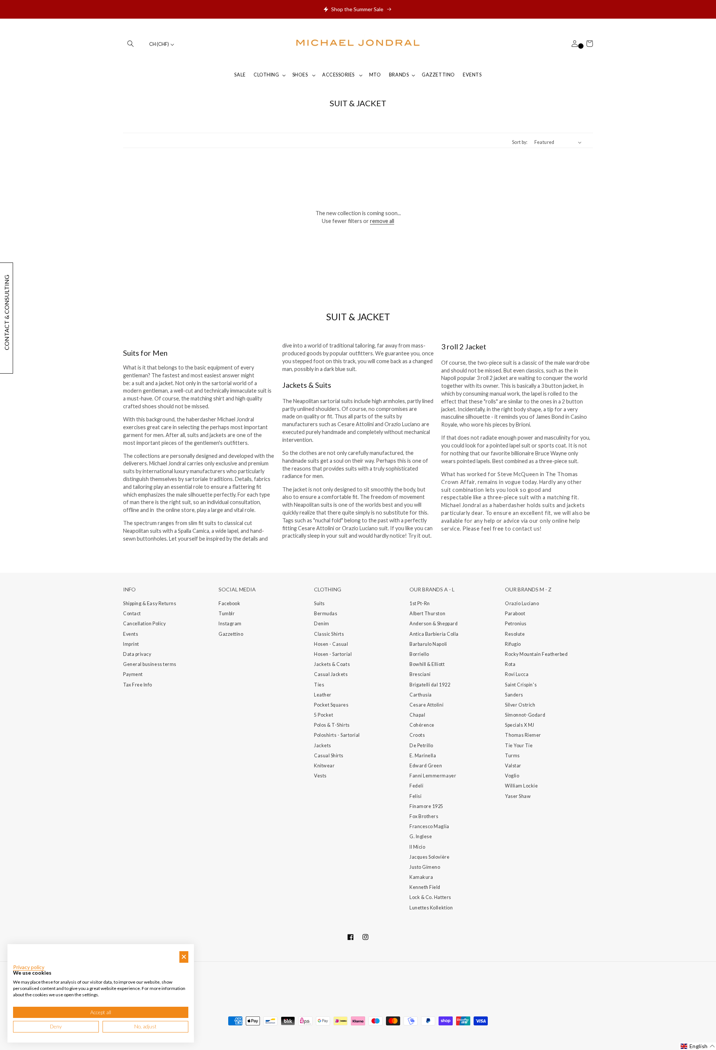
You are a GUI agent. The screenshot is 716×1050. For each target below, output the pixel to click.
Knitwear (324, 765)
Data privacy (137, 654)
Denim (321, 623)
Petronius (516, 623)
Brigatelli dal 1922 (429, 685)
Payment (133, 674)
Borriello (419, 654)
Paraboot (515, 613)
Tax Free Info (137, 685)
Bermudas (325, 613)
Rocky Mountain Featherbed (536, 654)
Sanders (514, 695)
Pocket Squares (331, 705)
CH (159, 44)
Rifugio (513, 644)
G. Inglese (420, 836)
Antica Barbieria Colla (434, 634)
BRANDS (399, 75)
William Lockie (521, 786)
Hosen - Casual (331, 644)
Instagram (230, 623)
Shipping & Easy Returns (149, 603)
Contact (132, 613)
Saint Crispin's (521, 685)
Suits (319, 603)
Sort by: (520, 142)
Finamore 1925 (426, 806)
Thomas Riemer (523, 735)
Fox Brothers (423, 816)
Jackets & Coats (332, 664)
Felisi (415, 796)
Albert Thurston (427, 613)
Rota (510, 664)
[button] (130, 43)
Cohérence (421, 725)
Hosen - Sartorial (333, 654)
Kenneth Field (424, 887)
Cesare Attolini (426, 705)
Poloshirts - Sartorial (337, 735)
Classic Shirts (329, 634)
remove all (382, 221)
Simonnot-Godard (525, 715)
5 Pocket (323, 715)
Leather (323, 695)
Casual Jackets (331, 674)
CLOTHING (266, 75)
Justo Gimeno (424, 867)
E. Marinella (422, 755)
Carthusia (420, 695)
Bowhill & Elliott (427, 664)
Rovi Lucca (516, 674)
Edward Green (425, 765)
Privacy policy (28, 967)
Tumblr (227, 613)
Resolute (515, 634)
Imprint (131, 644)
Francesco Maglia (429, 826)
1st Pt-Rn (419, 603)
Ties (319, 685)
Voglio (512, 776)
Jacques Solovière (429, 857)
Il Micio (417, 847)
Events (130, 634)
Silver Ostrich (520, 705)
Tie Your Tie (519, 745)
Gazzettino (231, 634)
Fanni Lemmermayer (432, 776)
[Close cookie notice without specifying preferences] (183, 957)
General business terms (149, 664)
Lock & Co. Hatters (430, 897)
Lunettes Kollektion (431, 908)
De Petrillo (421, 745)
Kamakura (421, 877)
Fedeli (416, 786)
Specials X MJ (519, 725)
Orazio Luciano (522, 603)
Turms (512, 755)
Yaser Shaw (518, 796)
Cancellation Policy (144, 623)
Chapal (417, 715)
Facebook (229, 603)
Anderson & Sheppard (433, 623)
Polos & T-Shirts (332, 725)
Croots (417, 735)
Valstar (513, 765)
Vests (320, 776)
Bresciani (420, 674)
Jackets (322, 745)
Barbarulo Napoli (428, 644)
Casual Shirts (328, 755)
